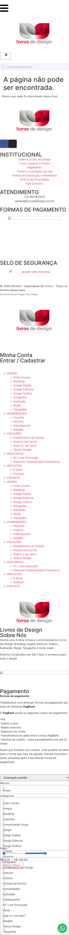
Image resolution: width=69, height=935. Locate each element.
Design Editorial (23, 389)
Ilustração (19, 401)
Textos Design (22, 449)
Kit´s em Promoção (25, 457)
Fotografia (19, 397)
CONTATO (13, 477)
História (18, 421)
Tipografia (19, 409)
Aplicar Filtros (11, 865)
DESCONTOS (15, 453)
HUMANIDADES (17, 413)
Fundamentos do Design (28, 437)
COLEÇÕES (14, 433)
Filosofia (18, 417)
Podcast (18, 473)
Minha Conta (16, 355)
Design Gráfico (22, 393)
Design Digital (22, 385)
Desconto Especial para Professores (36, 461)
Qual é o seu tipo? (24, 445)
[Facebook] (4, 144)
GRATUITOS (14, 465)
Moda (17, 405)
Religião (18, 429)
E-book (18, 469)
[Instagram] (12, 144)
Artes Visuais (21, 377)
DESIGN (12, 373)
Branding (19, 381)
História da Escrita (25, 441)
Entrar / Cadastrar (22, 360)
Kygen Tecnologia (28, 294)
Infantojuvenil (21, 425)
